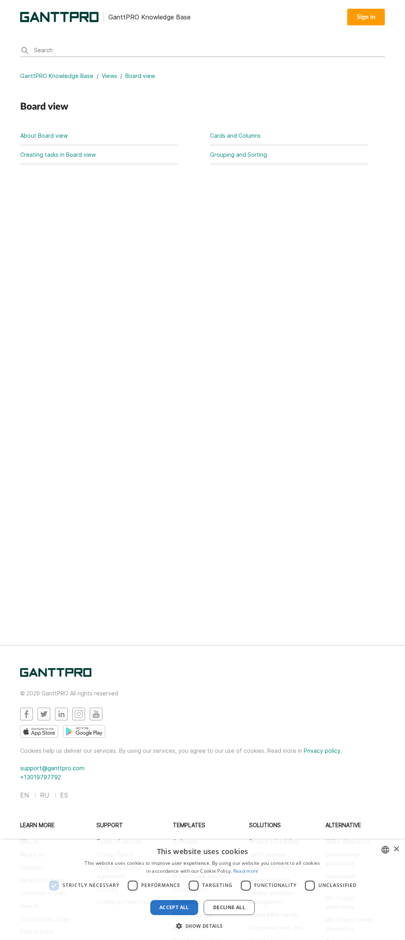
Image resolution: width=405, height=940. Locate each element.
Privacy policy (322, 750)
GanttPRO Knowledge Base (56, 75)
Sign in (366, 17)
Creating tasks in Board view (58, 154)
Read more (246, 871)
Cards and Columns (235, 135)
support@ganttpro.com (52, 768)
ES (64, 795)
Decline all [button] (229, 907)
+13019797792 (40, 777)
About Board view (44, 135)
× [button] (396, 849)
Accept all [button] (174, 907)
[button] (202, 926)
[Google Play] (84, 731)
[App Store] (39, 731)
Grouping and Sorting (238, 154)
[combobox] (385, 850)
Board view (140, 75)
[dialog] (202, 890)
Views (109, 75)
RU (44, 795)
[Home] (55, 674)
